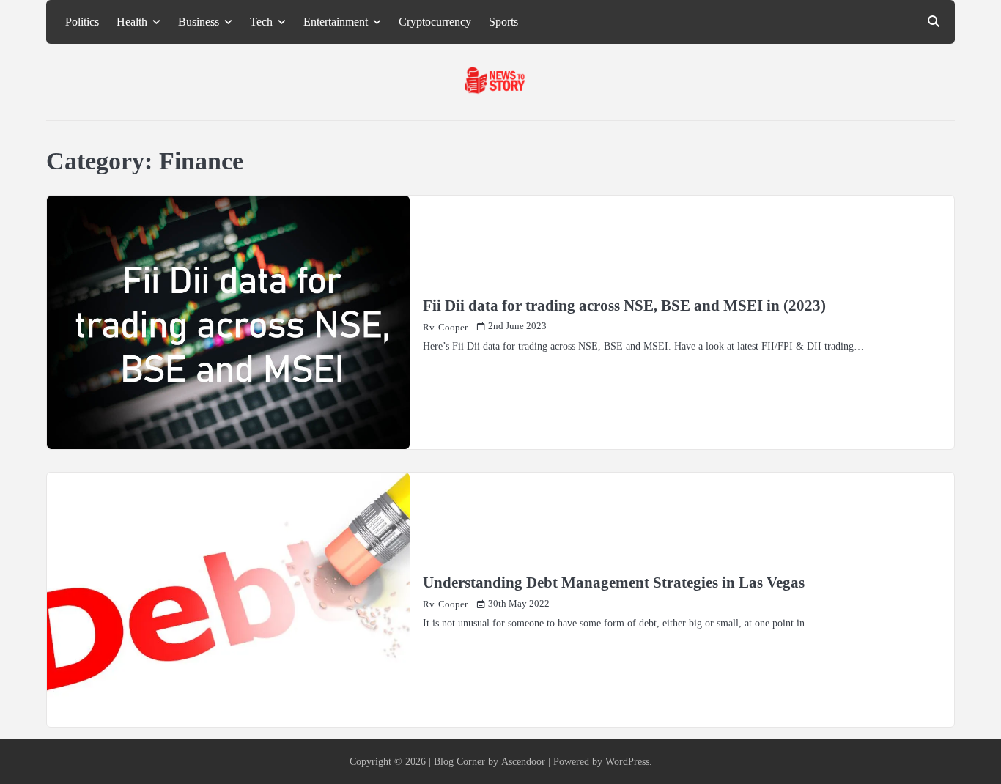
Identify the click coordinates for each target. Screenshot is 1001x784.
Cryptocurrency (435, 22)
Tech (261, 22)
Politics (82, 22)
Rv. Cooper (445, 327)
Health (132, 22)
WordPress (627, 761)
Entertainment (335, 22)
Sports (503, 22)
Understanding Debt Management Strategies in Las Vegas (614, 582)
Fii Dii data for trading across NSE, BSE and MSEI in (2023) (624, 305)
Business (198, 22)
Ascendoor (523, 761)
